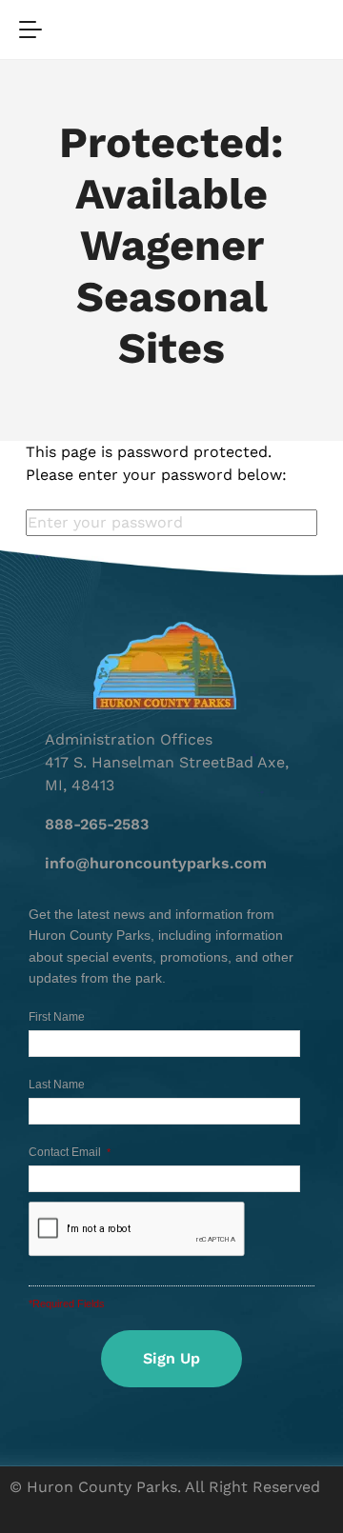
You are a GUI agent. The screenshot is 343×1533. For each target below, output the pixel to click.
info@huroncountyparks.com (156, 863)
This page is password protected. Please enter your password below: (156, 463)
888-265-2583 (97, 824)
